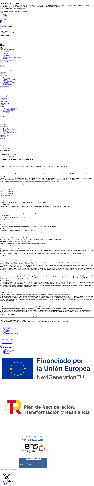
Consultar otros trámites (7, 69)
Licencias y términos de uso (7, 80)
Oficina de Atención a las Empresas (9, 119)
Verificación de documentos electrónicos (9, 109)
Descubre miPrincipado (7, 78)
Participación (5, 15)
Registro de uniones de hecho (8, 131)
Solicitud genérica (6, 40)
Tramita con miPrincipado (7, 327)
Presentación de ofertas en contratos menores (10, 95)
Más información (57, 6)
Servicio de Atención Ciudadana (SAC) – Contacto (11, 140)
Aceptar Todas (4, 8)
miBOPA (4, 56)
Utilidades (4, 332)
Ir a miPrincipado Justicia (4, 135)
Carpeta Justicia (5, 128)
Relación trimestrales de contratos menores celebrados (12, 96)
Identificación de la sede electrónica (9, 79)
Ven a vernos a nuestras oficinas (7, 343)
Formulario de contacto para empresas (9, 121)
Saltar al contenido (3, 0)
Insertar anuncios (5, 58)
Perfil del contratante (6, 330)
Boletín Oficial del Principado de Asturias (10, 148)
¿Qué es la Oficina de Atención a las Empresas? (11, 333)
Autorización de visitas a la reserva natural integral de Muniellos (14, 39)
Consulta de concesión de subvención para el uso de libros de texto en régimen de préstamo (18, 38)
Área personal (4, 19)
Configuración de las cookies (8, 355)
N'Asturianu (4, 18)
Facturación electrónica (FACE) (8, 120)
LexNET (4, 133)
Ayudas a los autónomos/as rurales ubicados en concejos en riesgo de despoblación (17, 37)
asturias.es (4, 14)
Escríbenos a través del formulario (7, 341)
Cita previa (4, 130)
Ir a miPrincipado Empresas (5, 123)
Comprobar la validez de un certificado (9, 113)
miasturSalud (5, 16)
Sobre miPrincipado (6, 329)
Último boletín (5, 53)
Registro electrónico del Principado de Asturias (11, 108)
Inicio (4, 147)
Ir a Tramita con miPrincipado (5, 64)
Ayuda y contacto (6, 331)
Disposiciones (5, 54)
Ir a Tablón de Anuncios (4, 103)
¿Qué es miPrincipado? (7, 77)
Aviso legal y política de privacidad (9, 350)
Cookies (4, 354)
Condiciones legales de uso (7, 83)
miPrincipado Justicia (6, 334)
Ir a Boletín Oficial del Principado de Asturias (8, 60)
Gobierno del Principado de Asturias (22, 11)
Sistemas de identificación (7, 84)
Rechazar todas (21, 8)
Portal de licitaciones (6, 91)
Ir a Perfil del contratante (4, 98)
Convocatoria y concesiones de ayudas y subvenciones (12, 57)
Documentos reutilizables (7, 70)
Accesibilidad (5, 349)
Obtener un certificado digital (8, 110)
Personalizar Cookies (12, 8)
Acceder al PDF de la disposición (8, 156)
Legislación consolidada (7, 55)
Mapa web (4, 352)
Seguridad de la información (7, 81)
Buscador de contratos (6, 94)
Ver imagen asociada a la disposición (6, 189)
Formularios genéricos (6, 112)
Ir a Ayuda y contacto (4, 145)
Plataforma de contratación (7, 92)
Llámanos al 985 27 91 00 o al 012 (7, 339)
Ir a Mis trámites (3, 72)
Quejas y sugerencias (6, 111)
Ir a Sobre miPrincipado (4, 86)
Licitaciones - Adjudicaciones (8, 90)
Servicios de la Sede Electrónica (8, 82)
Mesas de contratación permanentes (9, 93)
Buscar (13, 32)
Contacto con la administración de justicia (10, 132)
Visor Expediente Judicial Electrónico (9, 129)
